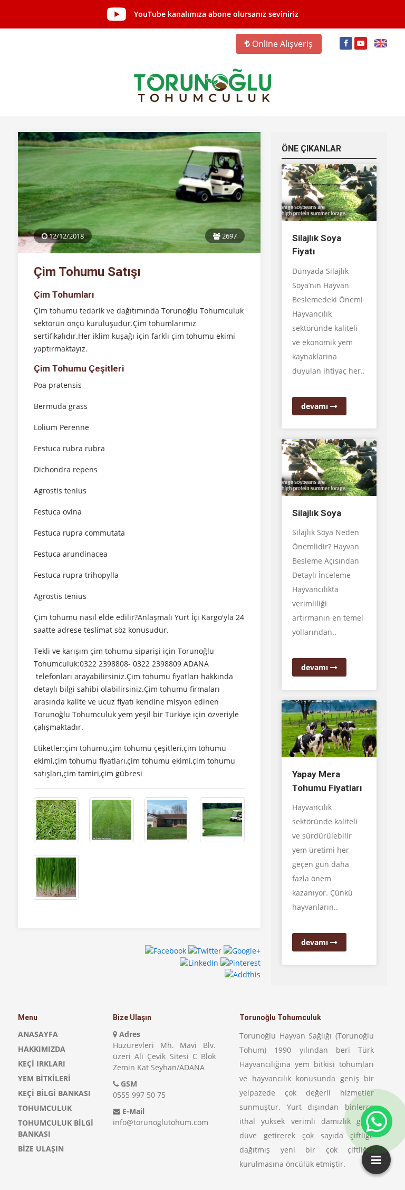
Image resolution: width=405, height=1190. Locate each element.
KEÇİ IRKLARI (41, 1064)
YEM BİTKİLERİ (44, 1078)
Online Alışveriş (281, 44)
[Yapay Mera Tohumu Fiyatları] (329, 728)
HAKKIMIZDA (41, 1049)
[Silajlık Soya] (329, 467)
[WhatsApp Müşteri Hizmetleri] (376, 1121)
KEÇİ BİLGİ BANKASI (54, 1093)
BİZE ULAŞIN (41, 1149)
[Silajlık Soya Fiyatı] (329, 192)
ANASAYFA (38, 1034)
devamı (315, 406)
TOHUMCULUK (45, 1108)
